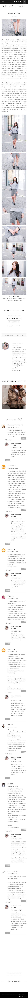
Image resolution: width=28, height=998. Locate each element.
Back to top (22, 996)
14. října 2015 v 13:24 (13, 873)
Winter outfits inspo (10, 405)
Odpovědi (9, 440)
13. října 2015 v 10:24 (13, 651)
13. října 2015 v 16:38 (13, 786)
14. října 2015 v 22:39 (16, 519)
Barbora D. (12, 466)
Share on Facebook (14, 315)
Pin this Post (15, 321)
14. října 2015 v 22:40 (16, 447)
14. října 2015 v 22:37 (16, 578)
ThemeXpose (14, 994)
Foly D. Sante (13, 871)
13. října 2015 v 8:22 (13, 551)
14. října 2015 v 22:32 (16, 839)
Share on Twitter (15, 318)
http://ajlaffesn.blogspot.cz (16, 689)
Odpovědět (24, 438)
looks (19, 326)
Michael (11, 784)
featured (14, 326)
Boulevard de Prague (17, 344)
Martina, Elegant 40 (15, 425)
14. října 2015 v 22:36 (16, 631)
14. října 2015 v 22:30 (16, 910)
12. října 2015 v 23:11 (13, 468)
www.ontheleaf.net (13, 827)
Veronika (11, 596)
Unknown (11, 549)
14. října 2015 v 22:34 (16, 761)
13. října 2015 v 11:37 (13, 727)
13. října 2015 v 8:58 (13, 598)
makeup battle (12, 566)
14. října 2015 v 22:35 (16, 700)
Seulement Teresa (15, 296)
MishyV (10, 724)
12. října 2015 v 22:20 (13, 427)
